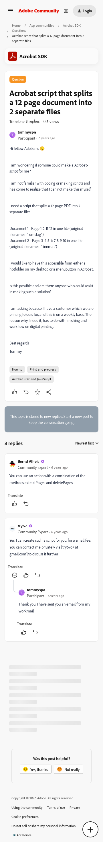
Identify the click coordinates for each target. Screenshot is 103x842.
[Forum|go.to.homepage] (38, 11)
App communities (41, 25)
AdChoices (24, 835)
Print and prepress (43, 369)
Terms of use (56, 807)
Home (16, 25)
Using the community (27, 807)
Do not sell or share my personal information (43, 826)
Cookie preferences (25, 816)
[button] (10, 12)
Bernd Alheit (28, 461)
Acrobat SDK (72, 25)
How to (17, 369)
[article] (51, 483)
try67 (22, 525)
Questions (19, 30)
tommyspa (27, 132)
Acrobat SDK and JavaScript (31, 379)
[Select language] (66, 10)
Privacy (75, 807)
